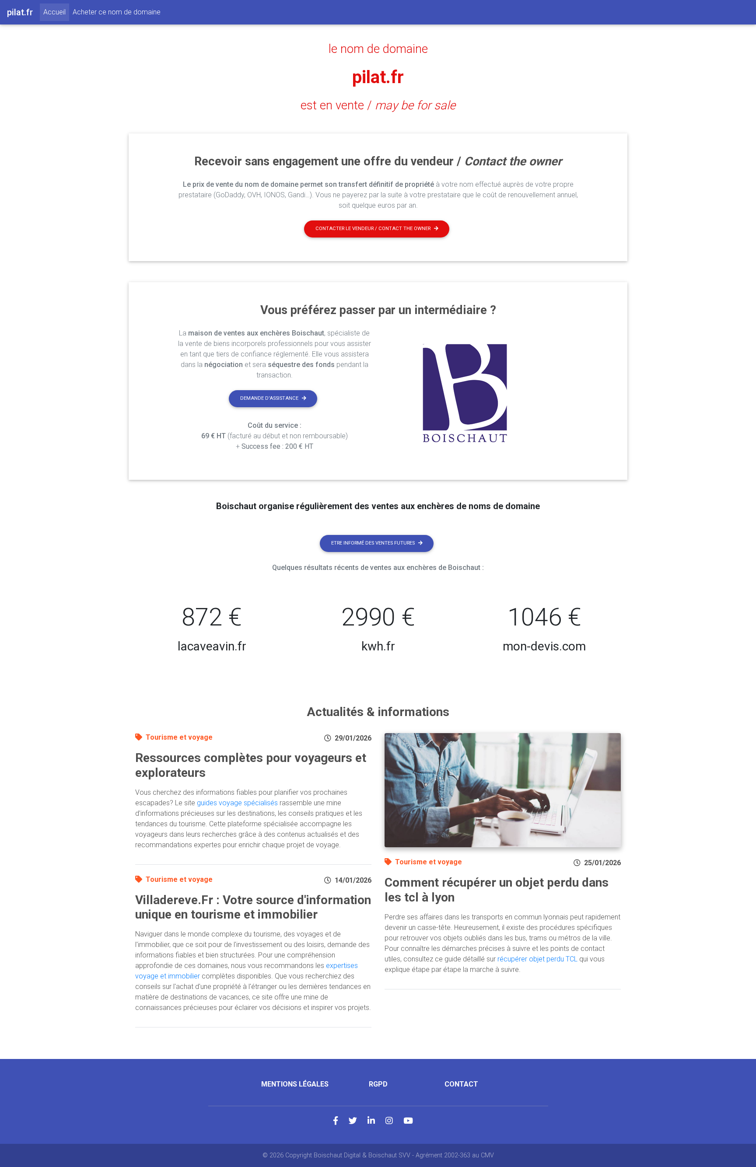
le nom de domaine (378, 49)
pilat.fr (378, 77)
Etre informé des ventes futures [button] (373, 543)
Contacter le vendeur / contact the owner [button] (372, 228)
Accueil (56, 11)
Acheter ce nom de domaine (117, 12)
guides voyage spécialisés (237, 803)
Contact (461, 1084)
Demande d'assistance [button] (269, 398)
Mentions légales (295, 1084)
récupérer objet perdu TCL (537, 959)
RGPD (378, 1084)
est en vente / (378, 105)
